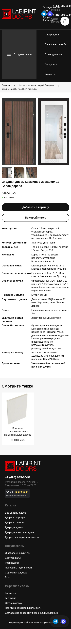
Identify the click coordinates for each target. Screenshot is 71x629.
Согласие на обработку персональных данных (31, 612)
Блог (7, 577)
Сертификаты (13, 557)
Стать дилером (53, 54)
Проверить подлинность (19, 567)
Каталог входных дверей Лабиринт (36, 85)
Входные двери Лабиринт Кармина (19, 89)
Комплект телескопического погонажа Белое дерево (17, 431)
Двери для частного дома (19, 532)
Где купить (51, 64)
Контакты (50, 74)
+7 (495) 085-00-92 (18, 477)
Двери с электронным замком (22, 537)
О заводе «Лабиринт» (17, 552)
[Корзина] (64, 21)
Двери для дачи (14, 527)
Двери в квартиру (15, 517)
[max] (63, 621)
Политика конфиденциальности (23, 607)
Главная (6, 85)
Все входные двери (16, 512)
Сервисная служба (55, 44)
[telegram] (44, 13)
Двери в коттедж (14, 522)
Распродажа (52, 34)
